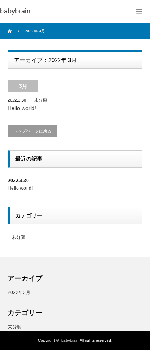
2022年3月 (19, 292)
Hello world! (22, 108)
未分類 (40, 100)
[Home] (10, 31)
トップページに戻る (32, 131)
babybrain (15, 11)
